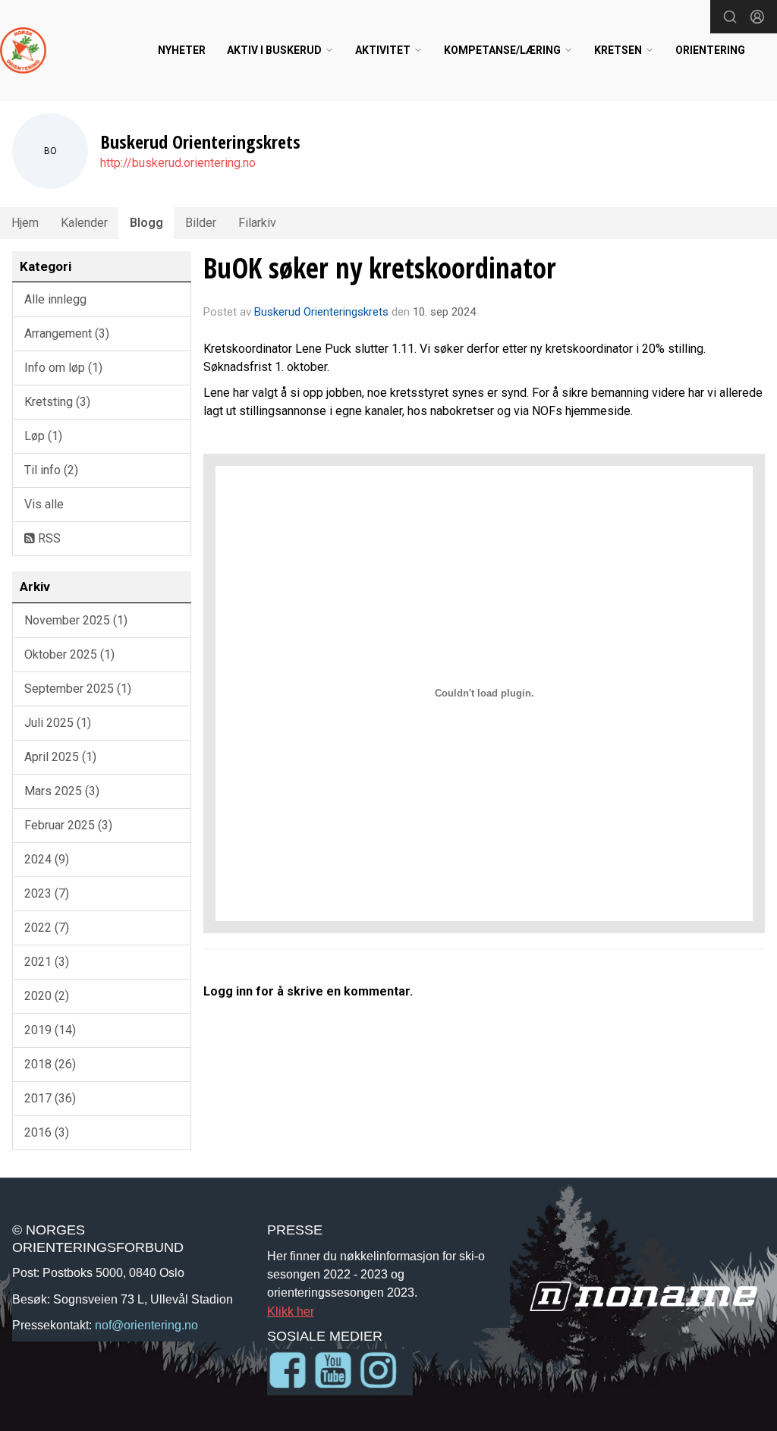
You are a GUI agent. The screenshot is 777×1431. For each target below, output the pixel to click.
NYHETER (182, 50)
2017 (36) (50, 1098)
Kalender (84, 222)
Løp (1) (43, 436)
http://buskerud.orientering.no (178, 163)
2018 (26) (50, 1064)
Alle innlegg (55, 299)
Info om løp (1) (63, 367)
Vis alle (44, 504)
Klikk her (290, 1311)
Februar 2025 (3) (68, 825)
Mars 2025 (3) (61, 791)
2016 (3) (46, 1132)
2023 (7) (46, 893)
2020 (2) (46, 996)
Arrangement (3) (66, 333)
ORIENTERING (710, 50)
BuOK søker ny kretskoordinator (379, 268)
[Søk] (730, 16)
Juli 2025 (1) (57, 723)
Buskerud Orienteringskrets (321, 312)
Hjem (25, 222)
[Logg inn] (757, 16)
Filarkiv (257, 222)
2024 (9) (46, 859)
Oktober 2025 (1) (69, 654)
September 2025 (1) (77, 688)
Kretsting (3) (57, 402)
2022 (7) (46, 927)
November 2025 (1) (75, 620)
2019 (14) (50, 1030)
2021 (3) (46, 962)
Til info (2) (51, 470)
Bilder (200, 222)
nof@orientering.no (146, 1325)
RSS (48, 538)
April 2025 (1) (60, 757)
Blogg (146, 222)
